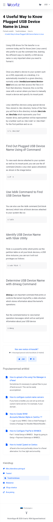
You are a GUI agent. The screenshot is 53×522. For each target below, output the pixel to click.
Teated (8, 473)
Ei (34, 359)
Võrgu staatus (11, 488)
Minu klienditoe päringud (15, 469)
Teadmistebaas (20, 31)
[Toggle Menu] (4, 4)
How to (30, 31)
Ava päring (10, 492)
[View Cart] (40, 4)
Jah (23, 359)
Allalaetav (10, 483)
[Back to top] (26, 513)
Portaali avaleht (8, 31)
